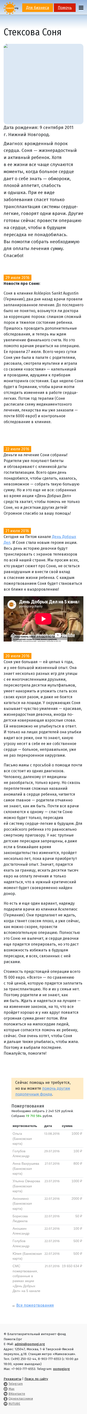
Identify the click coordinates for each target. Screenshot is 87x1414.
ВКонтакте (16, 1394)
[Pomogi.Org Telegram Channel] (5, 1384)
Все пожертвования (35, 1305)
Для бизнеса (37, 7)
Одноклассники (20, 1398)
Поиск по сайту (36, 1379)
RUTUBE (14, 1404)
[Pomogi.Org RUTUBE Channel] (5, 1404)
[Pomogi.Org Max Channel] (5, 1389)
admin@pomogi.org (30, 1344)
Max (11, 1389)
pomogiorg (61, 1369)
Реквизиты (12, 1379)
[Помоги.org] (11, 8)
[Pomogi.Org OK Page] (5, 1398)
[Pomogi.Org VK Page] (5, 1394)
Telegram (15, 1384)
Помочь (65, 7)
